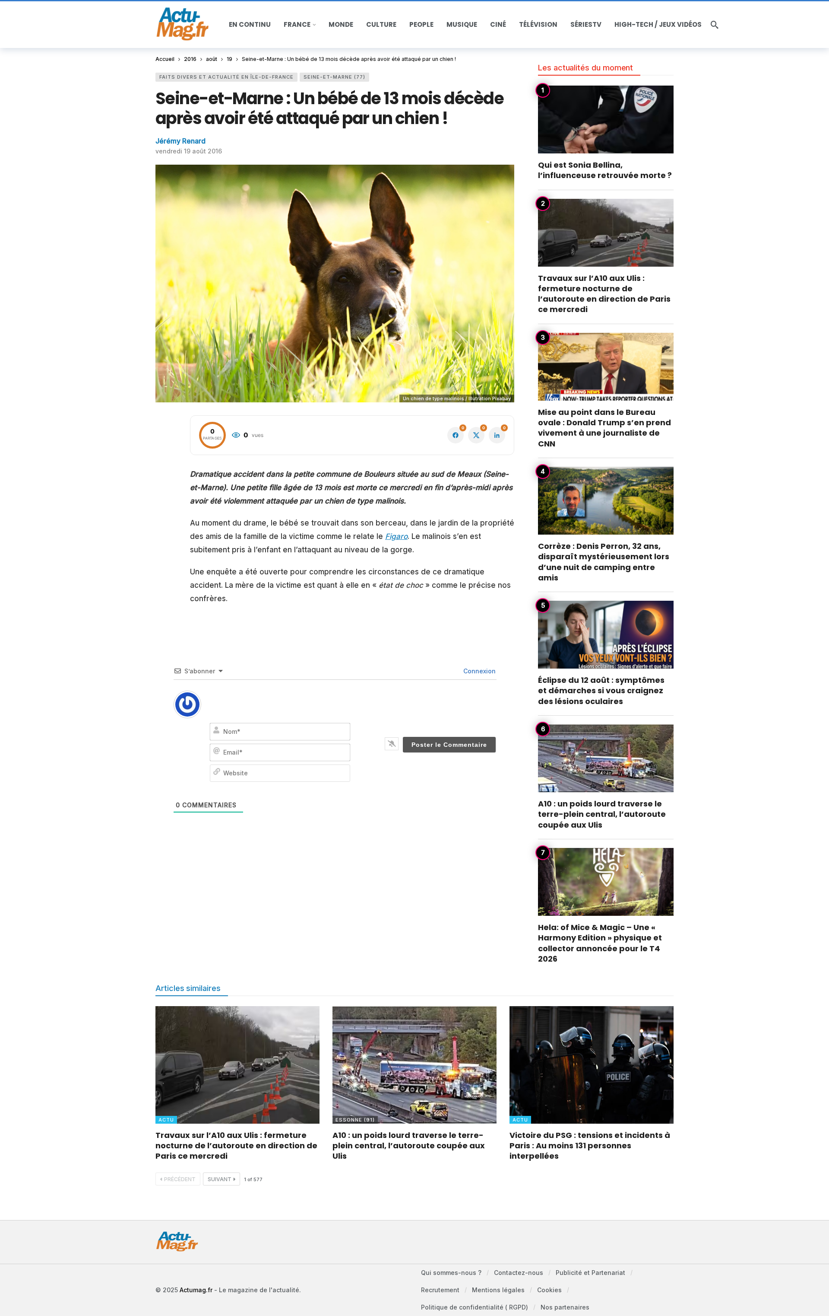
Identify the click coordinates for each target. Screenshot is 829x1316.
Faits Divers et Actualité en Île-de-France (226, 77)
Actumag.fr (196, 1290)
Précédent (180, 1179)
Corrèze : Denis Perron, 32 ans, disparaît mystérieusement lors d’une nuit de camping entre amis (603, 562)
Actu (166, 1120)
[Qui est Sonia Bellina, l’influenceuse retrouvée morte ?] (606, 119)
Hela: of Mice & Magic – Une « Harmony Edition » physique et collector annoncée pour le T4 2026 (600, 943)
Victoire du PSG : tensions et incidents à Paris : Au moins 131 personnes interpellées (589, 1146)
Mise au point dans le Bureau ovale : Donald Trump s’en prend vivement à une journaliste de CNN (604, 428)
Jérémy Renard (180, 141)
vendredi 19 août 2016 (188, 151)
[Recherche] (714, 24)
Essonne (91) (355, 1120)
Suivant (219, 1179)
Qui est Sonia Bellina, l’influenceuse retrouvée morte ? (605, 170)
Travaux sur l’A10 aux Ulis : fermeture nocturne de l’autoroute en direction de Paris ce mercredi (604, 294)
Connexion (479, 671)
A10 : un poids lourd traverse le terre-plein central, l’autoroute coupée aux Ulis (602, 814)
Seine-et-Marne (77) (334, 77)
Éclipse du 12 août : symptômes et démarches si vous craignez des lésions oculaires (601, 691)
